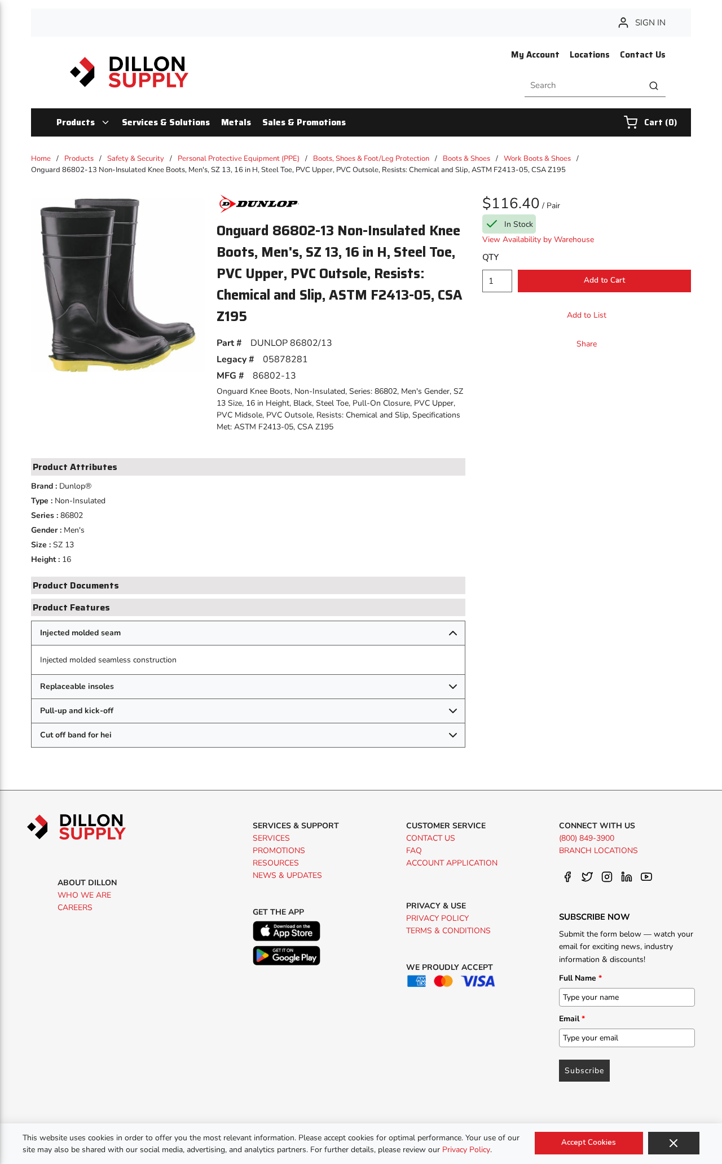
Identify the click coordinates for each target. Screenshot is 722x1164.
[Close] (673, 1143)
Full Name (580, 978)
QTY (490, 257)
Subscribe (584, 1070)
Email (572, 1018)
